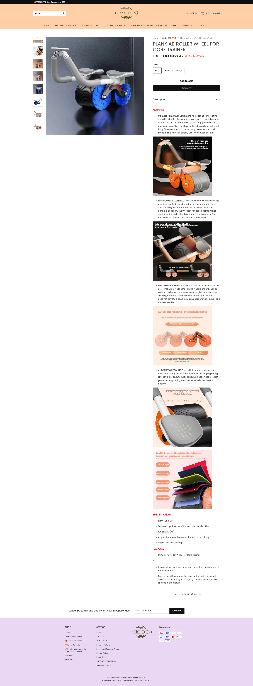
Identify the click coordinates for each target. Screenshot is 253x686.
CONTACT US (188, 26)
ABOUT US (204, 26)
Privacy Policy (102, 653)
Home (46, 26)
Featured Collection (65, 26)
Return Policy (101, 657)
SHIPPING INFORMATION (106, 661)
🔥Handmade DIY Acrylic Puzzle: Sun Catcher (154, 26)
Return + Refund (103, 645)
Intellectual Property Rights (107, 649)
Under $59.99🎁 (169, 38)
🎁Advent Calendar (91, 26)
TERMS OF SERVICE (104, 665)
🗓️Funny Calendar (116, 26)
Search (99, 633)
